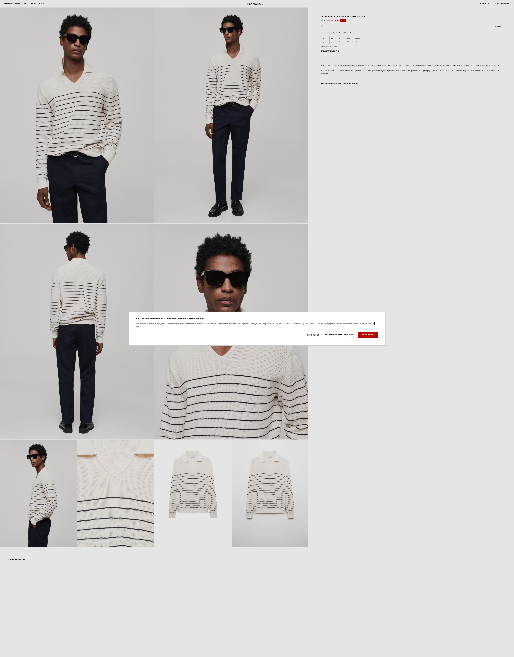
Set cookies (313, 335)
